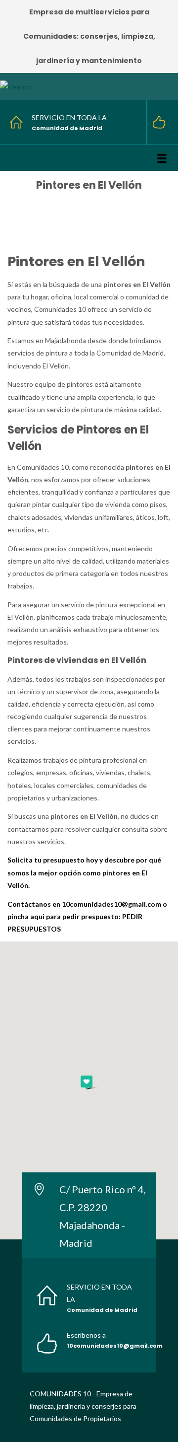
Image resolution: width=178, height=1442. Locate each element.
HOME (63, 199)
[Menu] (162, 158)
